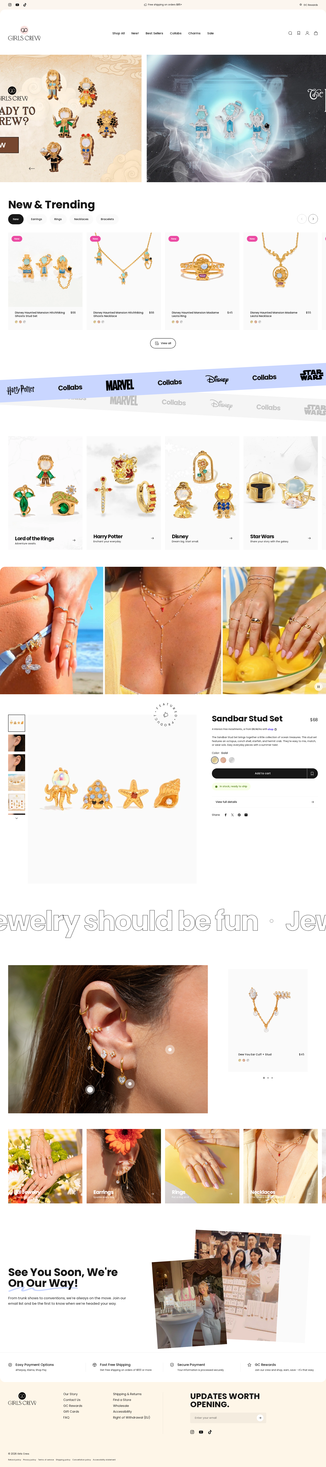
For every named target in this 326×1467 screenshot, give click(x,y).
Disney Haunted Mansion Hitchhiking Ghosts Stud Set (40, 314)
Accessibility (122, 1412)
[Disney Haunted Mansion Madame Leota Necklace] (280, 269)
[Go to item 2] (16, 743)
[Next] (294, 168)
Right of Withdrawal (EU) (131, 1418)
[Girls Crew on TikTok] (210, 1432)
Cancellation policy (81, 1459)
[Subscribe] (260, 1417)
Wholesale (121, 1406)
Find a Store (122, 1400)
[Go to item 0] (16, 723)
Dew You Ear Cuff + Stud (254, 1054)
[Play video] (163, 633)
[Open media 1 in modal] (112, 799)
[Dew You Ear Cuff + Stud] (268, 1009)
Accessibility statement (104, 1459)
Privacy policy (29, 1459)
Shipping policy (63, 1459)
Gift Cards (71, 1412)
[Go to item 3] (16, 762)
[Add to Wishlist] (77, 301)
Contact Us (71, 1400)
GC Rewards (310, 5)
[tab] (16, 219)
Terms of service (46, 1459)
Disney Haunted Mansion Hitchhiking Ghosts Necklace (118, 314)
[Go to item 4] (16, 782)
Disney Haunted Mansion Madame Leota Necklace (273, 314)
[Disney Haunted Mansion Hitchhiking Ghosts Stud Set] (45, 269)
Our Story (70, 1394)
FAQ (66, 1418)
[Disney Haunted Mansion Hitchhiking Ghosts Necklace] (124, 269)
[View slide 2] (268, 1078)
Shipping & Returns (127, 1394)
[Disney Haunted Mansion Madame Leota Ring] (202, 269)
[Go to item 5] (16, 802)
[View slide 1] (264, 1078)
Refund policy (14, 1459)
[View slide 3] (272, 1078)
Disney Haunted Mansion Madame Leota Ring (195, 314)
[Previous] (32, 168)
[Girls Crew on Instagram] (192, 1432)
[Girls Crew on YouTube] (201, 1432)
